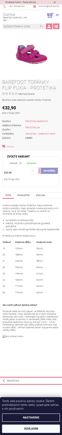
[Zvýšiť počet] (39, 169)
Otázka (10, 146)
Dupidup (15, 17)
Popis (8, 195)
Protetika (13, 380)
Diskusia (40, 195)
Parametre (23, 195)
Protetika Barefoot (36, 121)
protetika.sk (32, 127)
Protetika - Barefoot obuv (40, 134)
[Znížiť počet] (39, 172)
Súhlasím (31, 428)
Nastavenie (31, 417)
